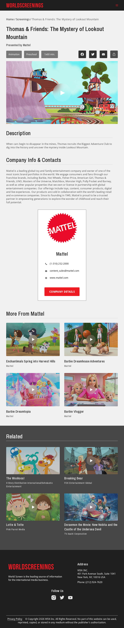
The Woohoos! (15, 478)
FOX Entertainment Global (78, 483)
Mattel (9, 366)
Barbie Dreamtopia (18, 411)
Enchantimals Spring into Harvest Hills (30, 361)
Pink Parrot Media (15, 529)
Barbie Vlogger (74, 411)
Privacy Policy (14, 619)
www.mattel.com (59, 277)
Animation (14, 54)
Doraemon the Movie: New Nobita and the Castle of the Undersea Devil (90, 527)
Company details (62, 291)
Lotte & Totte (15, 525)
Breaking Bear (73, 478)
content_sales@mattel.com (64, 270)
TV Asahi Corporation (75, 533)
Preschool (31, 54)
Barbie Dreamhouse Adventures (84, 361)
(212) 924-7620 (94, 582)
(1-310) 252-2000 (59, 263)
